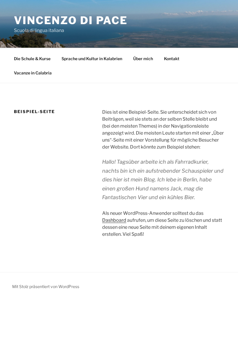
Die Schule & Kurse (32, 58)
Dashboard (114, 220)
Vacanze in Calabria (33, 72)
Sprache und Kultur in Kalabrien (92, 58)
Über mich (143, 58)
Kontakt (171, 58)
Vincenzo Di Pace (71, 20)
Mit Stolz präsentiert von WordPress (45, 286)
